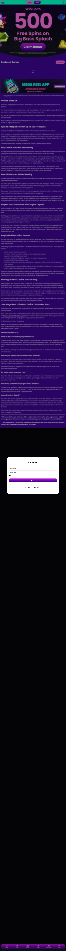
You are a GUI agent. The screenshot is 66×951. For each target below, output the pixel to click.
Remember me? (14, 476)
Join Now (33, 485)
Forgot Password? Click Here (33, 488)
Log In (33, 480)
